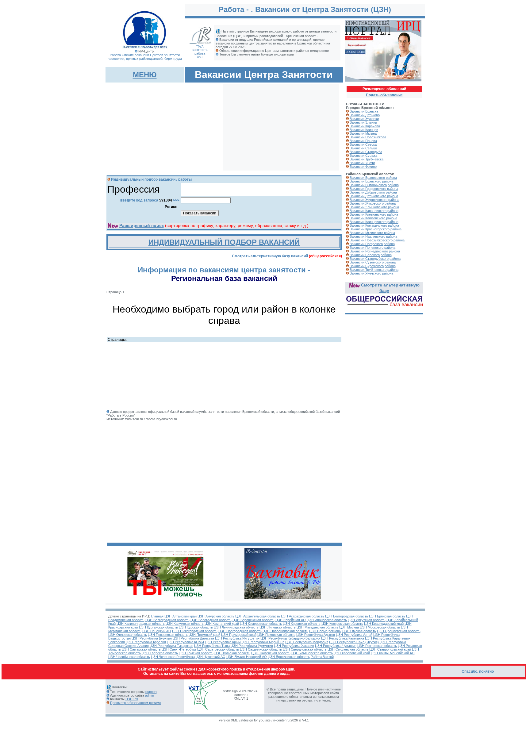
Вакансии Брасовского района (373, 177)
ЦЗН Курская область (196, 627)
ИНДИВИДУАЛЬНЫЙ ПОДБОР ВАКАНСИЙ (224, 242)
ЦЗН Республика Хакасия (294, 646)
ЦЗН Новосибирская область (285, 631)
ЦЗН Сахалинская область (261, 649)
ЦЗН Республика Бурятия (152, 638)
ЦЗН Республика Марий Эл (263, 642)
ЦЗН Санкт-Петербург (179, 649)
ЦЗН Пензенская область (168, 634)
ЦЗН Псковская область (276, 634)
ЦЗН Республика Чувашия (335, 646)
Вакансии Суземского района (373, 262)
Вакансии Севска (363, 144)
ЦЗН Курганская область (158, 627)
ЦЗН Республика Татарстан (171, 646)
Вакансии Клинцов (364, 130)
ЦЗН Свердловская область (305, 649)
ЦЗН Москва (349, 627)
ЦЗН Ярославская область (289, 657)
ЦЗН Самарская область (141, 649)
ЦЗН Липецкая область (277, 627)
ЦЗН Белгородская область (346, 616)
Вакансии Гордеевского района (374, 188)
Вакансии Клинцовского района (374, 222)
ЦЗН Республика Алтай (354, 634)
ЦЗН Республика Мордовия (306, 642)
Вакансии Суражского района (373, 266)
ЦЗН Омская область (359, 631)
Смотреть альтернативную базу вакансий (270, 256)
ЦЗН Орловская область (127, 634)
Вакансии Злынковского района (374, 207)
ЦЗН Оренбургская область (399, 631)
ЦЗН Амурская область (216, 616)
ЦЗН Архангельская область (257, 616)
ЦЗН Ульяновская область (312, 653)
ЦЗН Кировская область (302, 623)
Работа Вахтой (322, 657)
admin (149, 695)
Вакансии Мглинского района (372, 233)
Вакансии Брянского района (371, 181)
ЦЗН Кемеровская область (261, 623)
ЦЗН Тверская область (160, 653)
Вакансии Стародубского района (375, 258)
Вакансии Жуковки (364, 119)
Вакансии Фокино (363, 166)
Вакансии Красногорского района (375, 229)
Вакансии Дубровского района (373, 192)
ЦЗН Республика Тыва (212, 646)
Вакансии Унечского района (371, 273)
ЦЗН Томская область (196, 653)
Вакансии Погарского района (372, 244)
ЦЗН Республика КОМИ (185, 642)
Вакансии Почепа (363, 141)
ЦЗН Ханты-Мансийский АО (393, 653)
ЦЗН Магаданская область (317, 627)
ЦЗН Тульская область (232, 653)
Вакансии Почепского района (372, 247)
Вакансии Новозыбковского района (377, 240)
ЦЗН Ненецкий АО (156, 631)
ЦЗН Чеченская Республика (173, 657)
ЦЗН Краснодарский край (384, 623)
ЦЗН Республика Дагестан (193, 638)
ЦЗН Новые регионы (325, 631)
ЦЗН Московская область (380, 627)
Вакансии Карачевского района (374, 211)
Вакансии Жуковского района (373, 203)
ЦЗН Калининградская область (141, 623)
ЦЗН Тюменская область (270, 653)
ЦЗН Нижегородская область (194, 631)
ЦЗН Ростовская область (377, 646)
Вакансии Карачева (365, 126)
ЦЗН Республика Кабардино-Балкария (290, 638)
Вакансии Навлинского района (373, 236)
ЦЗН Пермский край (204, 634)
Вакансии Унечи (362, 163)
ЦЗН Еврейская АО (290, 620)
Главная (157, 616)
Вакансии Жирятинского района (374, 200)
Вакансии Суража (363, 155)
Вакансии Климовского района (373, 218)
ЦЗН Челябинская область (129, 657)
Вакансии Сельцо (363, 148)
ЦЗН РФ (131, 699)
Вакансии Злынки (363, 122)
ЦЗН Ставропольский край (390, 649)
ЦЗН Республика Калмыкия (342, 638)
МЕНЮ (145, 75)
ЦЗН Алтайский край (180, 616)
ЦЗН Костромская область (342, 623)
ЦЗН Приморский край (238, 634)
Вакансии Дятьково (365, 115)
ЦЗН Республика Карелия (146, 642)
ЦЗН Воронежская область (253, 620)
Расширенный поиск (141, 225)
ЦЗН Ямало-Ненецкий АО (246, 657)
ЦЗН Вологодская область (211, 620)
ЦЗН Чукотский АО (210, 657)
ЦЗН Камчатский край (222, 623)
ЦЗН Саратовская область (218, 649)
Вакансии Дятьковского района (374, 196)
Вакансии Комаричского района (374, 225)
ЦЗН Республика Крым (223, 642)
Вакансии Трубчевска (366, 159)
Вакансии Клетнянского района (374, 214)
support (151, 692)
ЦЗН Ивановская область (327, 620)
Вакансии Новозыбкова (368, 137)
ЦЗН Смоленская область (348, 649)
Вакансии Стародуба (366, 152)
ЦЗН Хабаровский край (352, 653)
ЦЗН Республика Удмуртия (252, 646)
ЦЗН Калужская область (185, 623)
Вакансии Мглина (363, 133)
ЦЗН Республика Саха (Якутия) (354, 642)
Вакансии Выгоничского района (374, 185)
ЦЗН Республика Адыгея (315, 634)
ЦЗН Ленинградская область (236, 627)
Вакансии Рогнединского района (375, 251)
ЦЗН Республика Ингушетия (237, 638)
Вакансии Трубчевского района (374, 269)
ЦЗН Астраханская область (302, 616)
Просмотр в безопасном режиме (135, 703)
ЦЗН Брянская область (387, 616)
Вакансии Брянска (364, 111)
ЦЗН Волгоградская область (167, 620)
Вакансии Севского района (371, 255)
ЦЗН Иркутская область (367, 620)
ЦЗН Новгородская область (240, 631)
